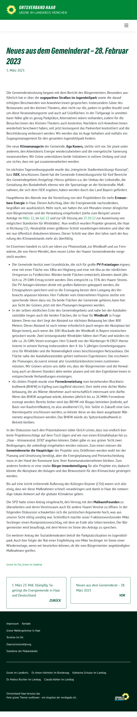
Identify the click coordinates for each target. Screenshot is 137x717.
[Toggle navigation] (126, 25)
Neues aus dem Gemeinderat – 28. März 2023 (100, 590)
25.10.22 (89, 218)
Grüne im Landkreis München (43, 13)
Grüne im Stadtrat (32, 564)
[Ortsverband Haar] (11, 9)
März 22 (28, 218)
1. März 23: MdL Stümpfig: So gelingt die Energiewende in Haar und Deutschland (36, 593)
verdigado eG (68, 697)
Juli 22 (44, 218)
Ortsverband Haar (37, 7)
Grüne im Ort (13, 564)
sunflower (34, 697)
